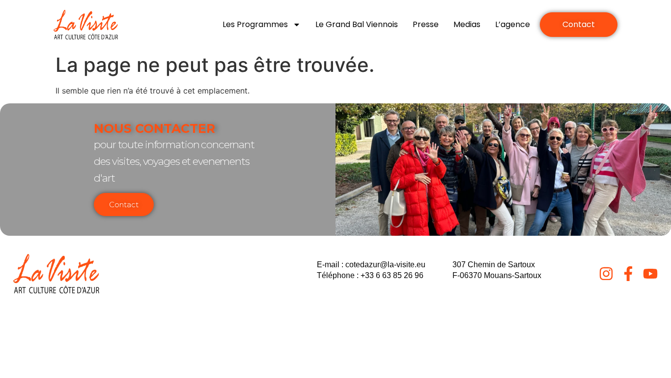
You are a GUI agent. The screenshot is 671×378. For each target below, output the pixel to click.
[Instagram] (606, 273)
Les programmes (255, 24)
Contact (124, 204)
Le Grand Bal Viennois (356, 24)
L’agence (512, 24)
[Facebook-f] (628, 273)
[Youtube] (650, 273)
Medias (466, 24)
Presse (426, 24)
